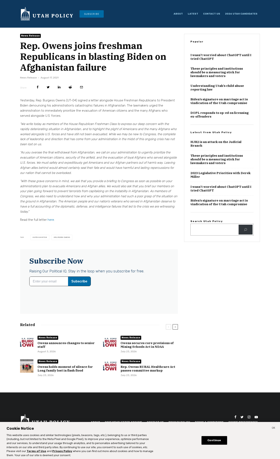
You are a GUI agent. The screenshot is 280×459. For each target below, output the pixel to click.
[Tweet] (48, 94)
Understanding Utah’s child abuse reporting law (217, 107)
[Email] (81, 94)
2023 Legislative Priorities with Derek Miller (220, 194)
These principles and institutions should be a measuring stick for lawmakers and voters (216, 91)
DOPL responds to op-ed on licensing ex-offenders (219, 134)
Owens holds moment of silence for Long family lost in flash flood (65, 376)
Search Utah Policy (206, 240)
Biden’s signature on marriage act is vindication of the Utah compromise (219, 121)
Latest (193, 13)
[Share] (38, 94)
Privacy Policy (62, 450)
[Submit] (70, 94)
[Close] (273, 428)
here (51, 227)
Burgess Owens (62, 244)
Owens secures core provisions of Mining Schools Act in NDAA (147, 352)
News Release (30, 42)
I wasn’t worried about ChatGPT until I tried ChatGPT (220, 76)
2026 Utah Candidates (241, 13)
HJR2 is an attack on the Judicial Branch (215, 163)
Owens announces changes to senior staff (66, 352)
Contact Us (211, 13)
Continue (214, 440)
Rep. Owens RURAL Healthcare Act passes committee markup (148, 376)
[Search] (246, 249)
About (178, 13)
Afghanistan (40, 244)
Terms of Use (36, 450)
